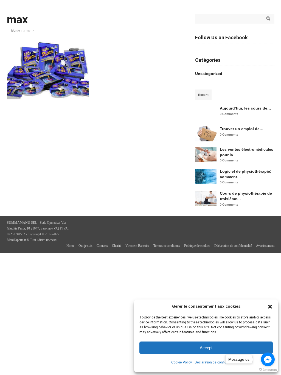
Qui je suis (85, 246)
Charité (116, 246)
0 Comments (229, 114)
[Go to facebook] (268, 359)
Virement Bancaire (137, 246)
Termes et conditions (166, 246)
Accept (206, 347)
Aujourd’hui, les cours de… (245, 108)
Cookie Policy (181, 362)
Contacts (102, 246)
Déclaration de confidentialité (216, 362)
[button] (270, 306)
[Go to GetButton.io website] (268, 369)
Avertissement (265, 246)
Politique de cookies (197, 246)
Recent (203, 94)
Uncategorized (208, 73)
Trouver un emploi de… (241, 129)
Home (70, 246)
